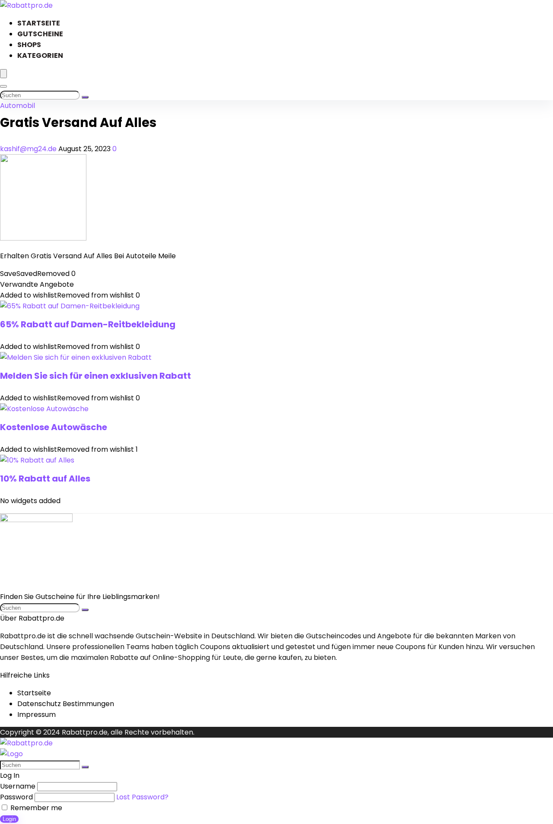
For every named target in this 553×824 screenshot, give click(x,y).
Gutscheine (40, 34)
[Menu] (3, 73)
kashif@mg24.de (29, 149)
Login (9, 819)
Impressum (36, 714)
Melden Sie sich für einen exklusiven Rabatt (95, 376)
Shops (29, 45)
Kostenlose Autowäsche (53, 427)
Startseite (38, 23)
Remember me (35, 808)
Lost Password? (142, 797)
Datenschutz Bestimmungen (65, 704)
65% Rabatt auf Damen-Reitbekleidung (87, 324)
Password (16, 797)
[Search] (3, 86)
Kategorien (40, 55)
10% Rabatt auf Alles (45, 478)
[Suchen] (85, 97)
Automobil (17, 106)
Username (17, 786)
